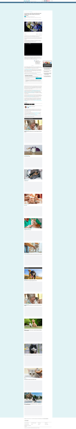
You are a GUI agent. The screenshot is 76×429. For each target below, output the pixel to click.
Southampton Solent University (36, 112)
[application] (33, 49)
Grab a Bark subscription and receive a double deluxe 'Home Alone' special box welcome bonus (47, 65)
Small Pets (33, 2)
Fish (38, 2)
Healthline (36, 114)
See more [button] (32, 65)
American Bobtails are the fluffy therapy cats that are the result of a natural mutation (47, 74)
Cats (28, 2)
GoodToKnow (32, 114)
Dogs (26, 2)
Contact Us (39, 424)
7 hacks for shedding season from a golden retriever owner (47, 76)
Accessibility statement (26, 424)
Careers (32, 424)
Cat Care (33, 104)
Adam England (28, 16)
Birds (36, 2)
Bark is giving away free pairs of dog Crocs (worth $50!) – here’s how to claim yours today (47, 69)
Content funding (46, 424)
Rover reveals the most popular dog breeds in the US (47, 71)
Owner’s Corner (44, 2)
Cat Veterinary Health (27, 104)
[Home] (24, 2)
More (47, 2)
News (25, 16)
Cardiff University (37, 113)
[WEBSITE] (28, 107)
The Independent (29, 114)
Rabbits (30, 2)
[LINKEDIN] (27, 107)
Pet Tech (40, 2)
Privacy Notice (27, 80)
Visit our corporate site (45, 418)
